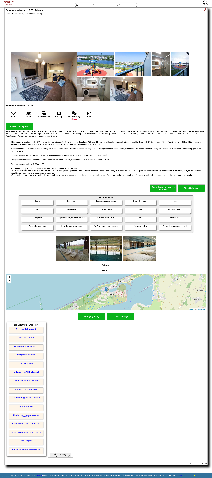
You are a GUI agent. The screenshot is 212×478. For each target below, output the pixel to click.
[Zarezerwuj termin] (205, 9)
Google (39, 475)
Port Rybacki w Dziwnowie (26, 355)
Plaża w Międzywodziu (26, 338)
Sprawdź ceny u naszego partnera (163, 188)
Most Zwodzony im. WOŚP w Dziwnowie (26, 372)
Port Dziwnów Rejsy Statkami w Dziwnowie (26, 398)
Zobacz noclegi (121, 317)
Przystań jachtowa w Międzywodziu (26, 346)
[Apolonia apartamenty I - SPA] (44, 77)
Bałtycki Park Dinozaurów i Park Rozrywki (26, 423)
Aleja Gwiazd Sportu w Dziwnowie (26, 389)
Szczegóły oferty (91, 317)
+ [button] (9, 276)
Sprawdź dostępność (19, 126)
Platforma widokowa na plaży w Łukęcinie (26, 449)
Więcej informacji (191, 188)
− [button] (9, 280)
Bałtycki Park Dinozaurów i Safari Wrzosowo (26, 432)
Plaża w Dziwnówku (26, 406)
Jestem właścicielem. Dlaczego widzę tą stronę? (60, 455)
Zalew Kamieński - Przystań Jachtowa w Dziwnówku (26, 416)
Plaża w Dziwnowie (26, 363)
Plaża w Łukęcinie (26, 441)
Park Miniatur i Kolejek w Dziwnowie (26, 380)
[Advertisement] (106, 33)
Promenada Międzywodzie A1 (26, 329)
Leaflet (191, 309)
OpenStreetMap (200, 309)
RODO (180, 475)
